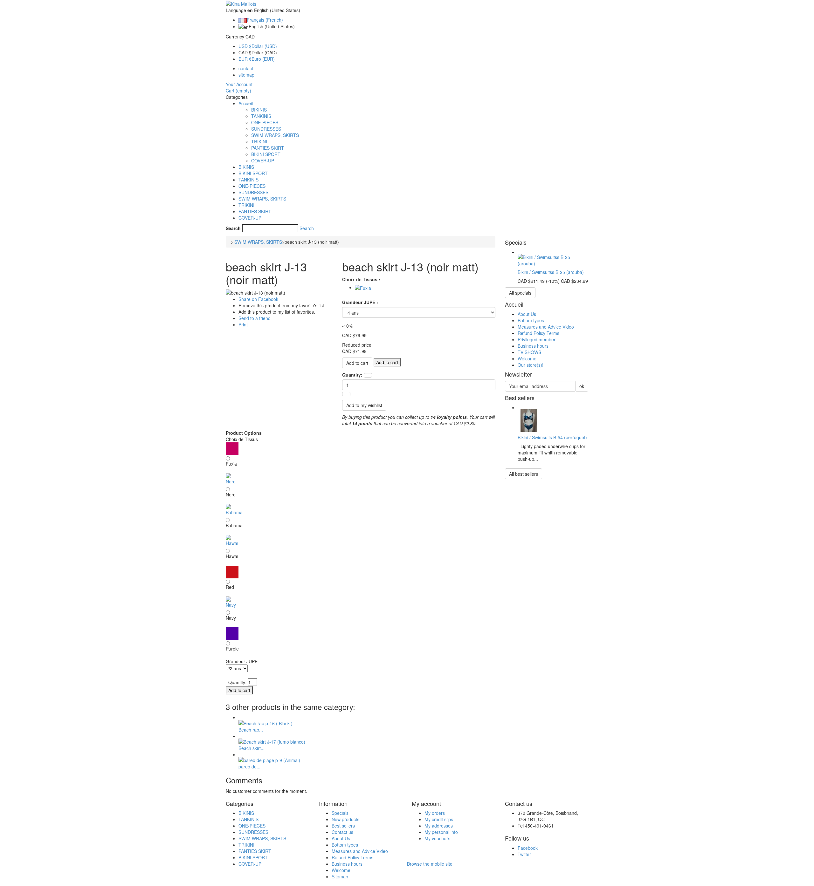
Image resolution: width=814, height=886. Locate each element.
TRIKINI (259, 141)
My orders (434, 813)
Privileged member (536, 339)
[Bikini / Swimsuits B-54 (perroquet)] (529, 420)
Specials (340, 813)
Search (233, 228)
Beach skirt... (251, 748)
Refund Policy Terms (538, 333)
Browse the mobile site (429, 864)
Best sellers (343, 825)
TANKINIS (261, 116)
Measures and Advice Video (546, 327)
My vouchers (437, 838)
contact (245, 68)
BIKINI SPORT (265, 154)
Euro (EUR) (256, 59)
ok (581, 386)
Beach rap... (250, 729)
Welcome (527, 358)
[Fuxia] (363, 287)
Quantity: (352, 374)
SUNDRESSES (266, 129)
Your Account (239, 84)
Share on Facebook (258, 299)
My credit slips (438, 819)
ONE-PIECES (264, 122)
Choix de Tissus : (362, 279)
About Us (527, 314)
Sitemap (340, 876)
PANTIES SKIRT (267, 148)
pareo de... (249, 766)
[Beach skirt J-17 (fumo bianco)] (271, 741)
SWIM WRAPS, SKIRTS (275, 135)
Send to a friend (254, 318)
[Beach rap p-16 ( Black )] (265, 722)
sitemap (246, 75)
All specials (520, 293)
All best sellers (523, 474)
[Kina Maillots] (241, 3)
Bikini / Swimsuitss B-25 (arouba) (551, 272)
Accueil (245, 103)
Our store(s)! (530, 365)
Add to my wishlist (364, 405)
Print (243, 324)
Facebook (528, 848)
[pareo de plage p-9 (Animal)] (269, 759)
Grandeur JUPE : (360, 302)
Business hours (533, 346)
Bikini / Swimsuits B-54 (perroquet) (552, 437)
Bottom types (531, 320)
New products (345, 819)
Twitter (524, 854)
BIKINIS (259, 109)
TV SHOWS (529, 352)
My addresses (438, 825)
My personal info (441, 832)
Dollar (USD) (257, 46)
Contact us (342, 832)
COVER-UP (262, 160)
